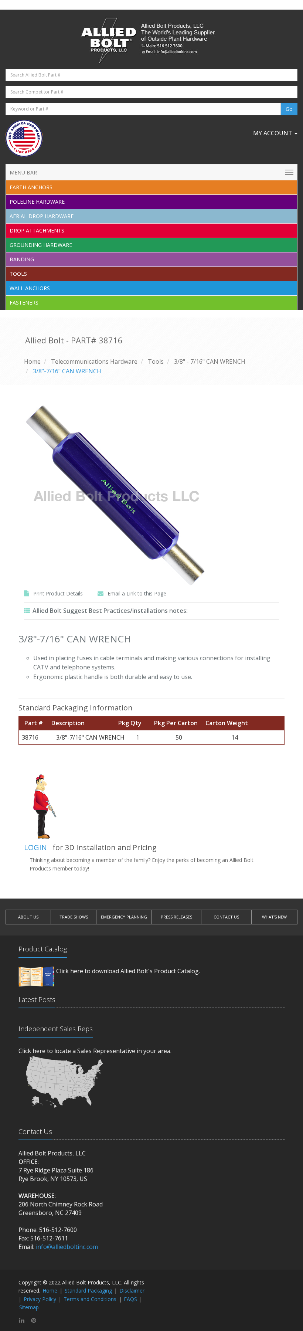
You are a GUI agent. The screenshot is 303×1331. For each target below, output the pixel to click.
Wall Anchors (30, 288)
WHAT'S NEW (274, 917)
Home (32, 361)
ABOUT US (28, 917)
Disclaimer (131, 1290)
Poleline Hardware (37, 201)
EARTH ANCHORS (31, 187)
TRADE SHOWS (73, 917)
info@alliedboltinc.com (67, 1247)
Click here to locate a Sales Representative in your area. (94, 1051)
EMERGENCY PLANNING (124, 917)
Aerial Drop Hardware (42, 216)
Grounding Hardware (41, 244)
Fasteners (24, 302)
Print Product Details (58, 593)
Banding (22, 259)
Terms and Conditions (90, 1299)
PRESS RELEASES (176, 917)
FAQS (130, 1299)
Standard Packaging (88, 1290)
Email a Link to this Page (137, 593)
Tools (18, 273)
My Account (273, 133)
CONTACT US (226, 917)
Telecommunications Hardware (94, 361)
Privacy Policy (40, 1299)
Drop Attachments (37, 230)
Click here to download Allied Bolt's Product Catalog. (128, 971)
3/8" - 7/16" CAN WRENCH (209, 361)
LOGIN (35, 847)
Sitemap (29, 1307)
